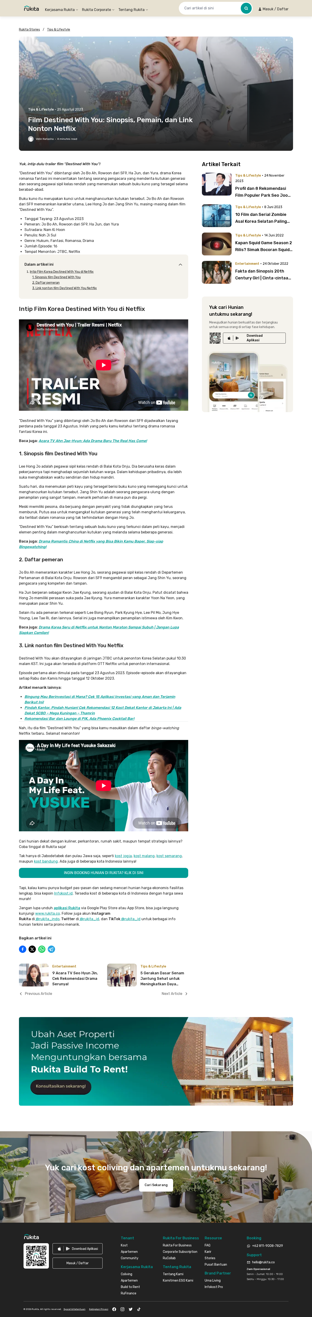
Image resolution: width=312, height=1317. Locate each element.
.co (57, 913)
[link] (254, 338)
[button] (273, 9)
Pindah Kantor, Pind (41, 707)
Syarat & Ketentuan (74, 1309)
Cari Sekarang (156, 1185)
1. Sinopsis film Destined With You (56, 277)
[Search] (246, 8)
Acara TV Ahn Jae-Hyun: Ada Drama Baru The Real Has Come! (93, 441)
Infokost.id (63, 893)
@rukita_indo (47, 919)
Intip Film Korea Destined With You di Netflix (62, 272)
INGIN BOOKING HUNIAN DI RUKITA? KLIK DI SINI (103, 873)
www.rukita (45, 913)
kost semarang (169, 856)
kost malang (144, 856)
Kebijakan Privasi (98, 1309)
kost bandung (46, 861)
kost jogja (123, 856)
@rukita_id (89, 919)
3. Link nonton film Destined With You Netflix (64, 288)
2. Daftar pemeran (46, 283)
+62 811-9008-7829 (267, 1246)
